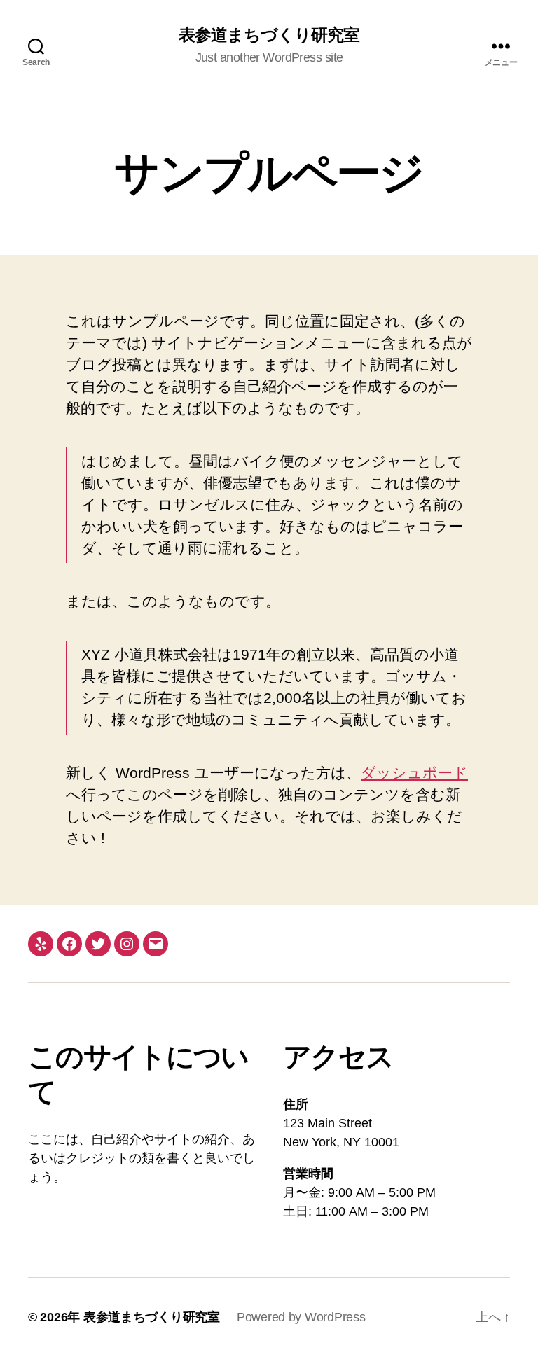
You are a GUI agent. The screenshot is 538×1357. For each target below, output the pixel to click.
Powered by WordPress (301, 1317)
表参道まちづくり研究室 (269, 35)
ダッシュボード (414, 773)
